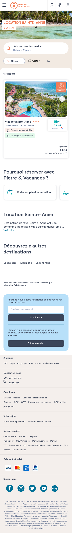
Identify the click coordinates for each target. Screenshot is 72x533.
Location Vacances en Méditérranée (44, 518)
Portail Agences (40, 441)
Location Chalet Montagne (24, 506)
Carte (35, 61)
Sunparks (23, 436)
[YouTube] (43, 488)
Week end (26, 263)
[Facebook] (9, 488)
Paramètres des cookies (39, 402)
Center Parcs (9, 436)
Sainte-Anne (28, 125)
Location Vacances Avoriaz (47, 506)
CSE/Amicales (23, 441)
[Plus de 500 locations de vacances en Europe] (20, 6)
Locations (9, 263)
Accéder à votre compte (39, 421)
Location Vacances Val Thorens (36, 509)
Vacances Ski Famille (46, 504)
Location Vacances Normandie (28, 516)
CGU (16, 402)
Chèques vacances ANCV (15, 501)
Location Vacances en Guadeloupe (51, 523)
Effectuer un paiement (14, 421)
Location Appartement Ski (26, 504)
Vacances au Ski (51, 501)
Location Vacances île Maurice (45, 526)
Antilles (9, 28)
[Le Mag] (55, 488)
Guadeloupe (17, 125)
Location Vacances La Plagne (26, 511)
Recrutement (19, 449)
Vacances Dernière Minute (31, 513)
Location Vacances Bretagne (16, 518)
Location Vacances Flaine (50, 511)
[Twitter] (32, 488)
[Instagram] (20, 488)
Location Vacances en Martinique (18, 526)
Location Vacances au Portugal (23, 523)
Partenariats (15, 445)
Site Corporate (54, 445)
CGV (23, 402)
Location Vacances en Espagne (35, 521)
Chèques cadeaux (51, 363)
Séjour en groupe (18, 363)
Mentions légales (11, 397)
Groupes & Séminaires (34, 445)
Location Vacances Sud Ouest (54, 516)
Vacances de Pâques (35, 501)
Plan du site (35, 363)
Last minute (43, 263)
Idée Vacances (49, 513)
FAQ (5, 363)
